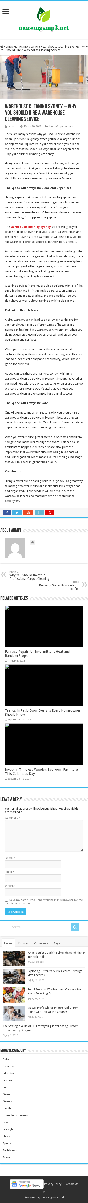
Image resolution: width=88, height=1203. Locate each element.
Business (8, 1066)
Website (10, 886)
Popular (23, 943)
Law (5, 1122)
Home (7, 46)
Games (7, 1101)
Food (6, 1087)
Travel (7, 1157)
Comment (12, 817)
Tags (57, 943)
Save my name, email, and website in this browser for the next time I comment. (44, 901)
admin (12, 126)
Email (9, 871)
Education (9, 1073)
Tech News (10, 1150)
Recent (8, 943)
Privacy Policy (52, 1184)
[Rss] (44, 1192)
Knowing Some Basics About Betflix (59, 585)
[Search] (75, 927)
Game (6, 1094)
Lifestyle (8, 1129)
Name (10, 857)
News (6, 1136)
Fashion (8, 1080)
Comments (41, 943)
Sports (7, 1143)
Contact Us (71, 1184)
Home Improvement (27, 46)
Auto (6, 1059)
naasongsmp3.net (52, 1197)
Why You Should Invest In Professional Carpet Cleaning (29, 575)
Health (7, 1108)
